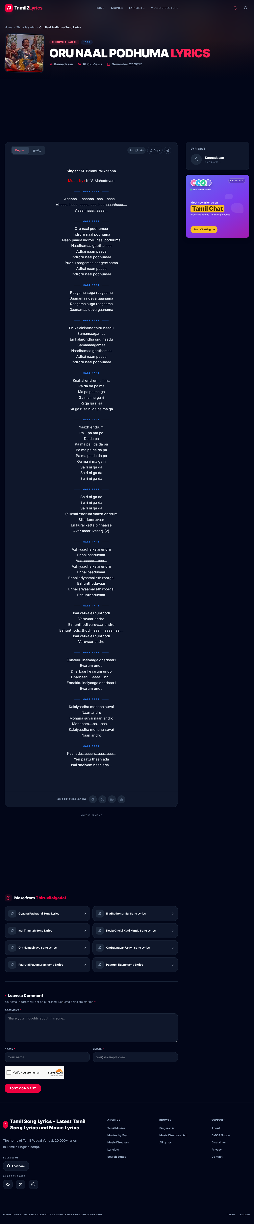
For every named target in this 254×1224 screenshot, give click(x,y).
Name (10, 1048)
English (20, 150)
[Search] (245, 7)
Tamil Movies (116, 1128)
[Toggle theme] (235, 7)
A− (131, 150)
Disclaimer (219, 1142)
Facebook (18, 1166)
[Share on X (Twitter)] (102, 799)
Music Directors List (173, 1135)
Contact (217, 1156)
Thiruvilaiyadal (25, 27)
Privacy (217, 1149)
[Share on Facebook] (93, 799)
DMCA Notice (221, 1135)
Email (98, 1048)
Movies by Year (117, 1135)
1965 (86, 42)
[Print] (167, 150)
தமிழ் (37, 150)
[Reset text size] (136, 150)
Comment (13, 1010)
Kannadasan (63, 64)
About (216, 1128)
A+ (142, 150)
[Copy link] (121, 799)
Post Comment (23, 1088)
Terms (231, 1214)
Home (100, 8)
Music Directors (165, 8)
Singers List (167, 1128)
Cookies (245, 1214)
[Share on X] (20, 1184)
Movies (117, 8)
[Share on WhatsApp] (112, 799)
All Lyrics (165, 1142)
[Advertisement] (127, 109)
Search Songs (116, 1156)
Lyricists (136, 8)
